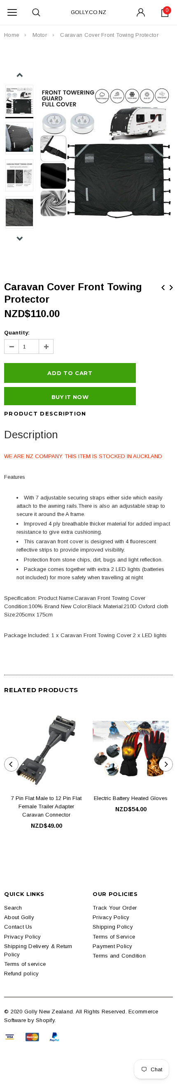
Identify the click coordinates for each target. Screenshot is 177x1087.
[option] (105, 152)
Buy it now (69, 397)
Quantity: (17, 333)
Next (171, 287)
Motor (40, 35)
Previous (163, 287)
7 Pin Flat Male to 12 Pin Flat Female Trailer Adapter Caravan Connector (46, 806)
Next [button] (19, 238)
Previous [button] (19, 75)
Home (11, 35)
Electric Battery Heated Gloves (131, 798)
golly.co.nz (88, 12)
